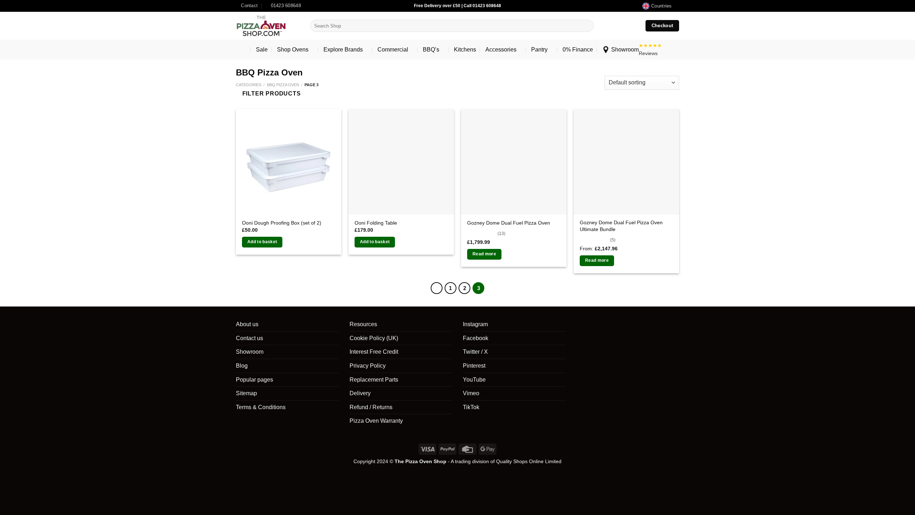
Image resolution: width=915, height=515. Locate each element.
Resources (363, 324)
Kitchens (465, 49)
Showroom (625, 49)
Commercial (392, 49)
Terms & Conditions (261, 407)
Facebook (475, 338)
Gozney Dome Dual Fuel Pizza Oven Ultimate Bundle (621, 226)
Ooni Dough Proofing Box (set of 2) (281, 223)
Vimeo (471, 393)
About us (247, 324)
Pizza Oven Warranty (376, 421)
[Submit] (587, 26)
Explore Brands (343, 49)
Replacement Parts (374, 380)
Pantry (539, 49)
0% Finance (578, 49)
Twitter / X (475, 352)
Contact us (249, 338)
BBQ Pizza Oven (283, 85)
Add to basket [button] (262, 242)
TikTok (471, 407)
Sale (262, 49)
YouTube (474, 380)
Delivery (360, 393)
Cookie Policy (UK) (374, 338)
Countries (661, 6)
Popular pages (254, 380)
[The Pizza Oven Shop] (268, 26)
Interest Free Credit (374, 352)
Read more (484, 254)
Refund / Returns (371, 407)
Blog (242, 366)
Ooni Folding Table (376, 223)
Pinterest (474, 366)
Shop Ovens (292, 49)
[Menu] (241, 50)
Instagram (475, 324)
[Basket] (634, 26)
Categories (248, 85)
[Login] (619, 26)
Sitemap (246, 393)
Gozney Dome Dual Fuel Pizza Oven (508, 223)
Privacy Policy (368, 366)
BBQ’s (431, 49)
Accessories (500, 49)
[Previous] (437, 288)
